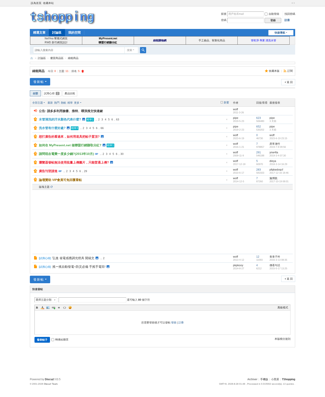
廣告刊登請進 (48, 171)
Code (64, 307)
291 (258, 152)
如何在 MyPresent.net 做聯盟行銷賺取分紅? (70, 145)
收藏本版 (274, 70)
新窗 (226, 102)
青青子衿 (275, 256)
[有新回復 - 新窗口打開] (35, 258)
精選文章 (39, 32)
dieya (273, 161)
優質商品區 (56, 58)
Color (42, 307)
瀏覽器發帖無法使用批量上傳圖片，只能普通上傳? (74, 162)
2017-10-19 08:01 (279, 181)
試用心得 (51, 93)
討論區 (56, 32)
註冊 (287, 20)
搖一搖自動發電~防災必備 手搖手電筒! (78, 266)
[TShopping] (63, 17)
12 (257, 256)
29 (85, 171)
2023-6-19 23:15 (278, 138)
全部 (35, 93)
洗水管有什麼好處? (52, 128)
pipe (235, 118)
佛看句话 (275, 265)
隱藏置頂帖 (226, 146)
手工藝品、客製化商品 (212, 40)
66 (102, 128)
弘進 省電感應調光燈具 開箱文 (73, 258)
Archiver (252, 379)
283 (258, 169)
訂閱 (290, 70)
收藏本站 (48, 3)
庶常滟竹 (275, 143)
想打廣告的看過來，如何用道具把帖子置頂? (69, 136)
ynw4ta (274, 152)
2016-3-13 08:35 (278, 259)
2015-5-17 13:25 (278, 268)
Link (53, 307)
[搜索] (143, 50)
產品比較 (70, 93)
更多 (76, 102)
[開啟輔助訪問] (289, 3)
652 (258, 126)
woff (235, 109)
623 (258, 118)
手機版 (264, 379)
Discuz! (49, 379)
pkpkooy (238, 265)
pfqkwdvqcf (276, 169)
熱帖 (63, 102)
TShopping (31, 58)
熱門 (56, 102)
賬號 (223, 13)
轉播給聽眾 (62, 339)
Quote (59, 307)
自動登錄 (274, 13)
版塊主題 (44, 186)
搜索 (129, 50)
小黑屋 (275, 379)
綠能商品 (73, 58)
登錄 (173, 322)
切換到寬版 (293, 3)
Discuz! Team (50, 384)
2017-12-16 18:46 (279, 172)
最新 (50, 102)
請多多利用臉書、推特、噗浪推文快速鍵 (75, 111)
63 (117, 119)
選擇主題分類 (44, 299)
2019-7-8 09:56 (278, 147)
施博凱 (273, 178)
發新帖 (38, 82)
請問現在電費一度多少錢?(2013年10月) (66, 154)
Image (48, 307)
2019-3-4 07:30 (278, 155)
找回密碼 (290, 13)
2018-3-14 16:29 (278, 164)
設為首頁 (36, 3)
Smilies (70, 307)
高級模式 (282, 307)
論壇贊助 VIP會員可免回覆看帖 (60, 180)
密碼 (223, 20)
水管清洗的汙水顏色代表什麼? (60, 119)
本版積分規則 (283, 338)
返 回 (290, 82)
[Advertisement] (162, 222)
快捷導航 (280, 32)
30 (122, 154)
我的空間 (74, 32)
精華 (70, 102)
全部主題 (37, 102)
